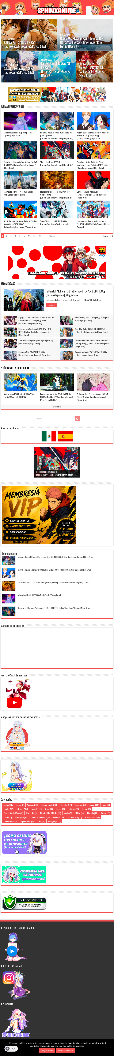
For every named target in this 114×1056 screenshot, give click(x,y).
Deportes (80, 804)
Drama (94, 804)
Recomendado (8, 284)
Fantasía (36, 809)
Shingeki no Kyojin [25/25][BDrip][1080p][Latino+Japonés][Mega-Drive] (91, 353)
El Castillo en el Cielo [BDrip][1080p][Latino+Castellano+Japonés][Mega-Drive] (56, 396)
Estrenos (22, 809)
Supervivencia (27, 821)
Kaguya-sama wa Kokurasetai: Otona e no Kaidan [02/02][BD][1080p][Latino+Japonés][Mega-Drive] (93, 135)
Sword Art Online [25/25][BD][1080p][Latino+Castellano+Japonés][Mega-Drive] (91, 330)
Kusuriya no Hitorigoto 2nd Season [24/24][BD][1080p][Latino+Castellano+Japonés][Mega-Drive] (20, 165)
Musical (105, 813)
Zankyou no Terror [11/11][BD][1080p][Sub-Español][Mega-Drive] (18, 193)
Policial (8, 817)
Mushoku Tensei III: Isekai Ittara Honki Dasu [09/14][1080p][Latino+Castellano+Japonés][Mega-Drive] (92, 343)
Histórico (73, 809)
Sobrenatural (75, 817)
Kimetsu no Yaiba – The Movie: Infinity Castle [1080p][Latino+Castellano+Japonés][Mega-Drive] (53, 582)
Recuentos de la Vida (40, 817)
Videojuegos (54, 821)
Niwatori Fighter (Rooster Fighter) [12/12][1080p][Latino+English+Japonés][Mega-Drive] (91, 69)
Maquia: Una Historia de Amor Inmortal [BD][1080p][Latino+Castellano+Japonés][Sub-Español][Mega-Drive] (81, 42)
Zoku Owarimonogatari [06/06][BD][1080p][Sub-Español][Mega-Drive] (35, 342)
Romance (58, 817)
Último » (52, 236)
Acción (8, 804)
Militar (79, 813)
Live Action (31, 813)
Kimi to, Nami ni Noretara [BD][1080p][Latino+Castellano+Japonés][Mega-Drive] (56, 69)
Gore (49, 809)
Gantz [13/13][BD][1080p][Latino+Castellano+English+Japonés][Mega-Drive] (91, 194)
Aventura (32, 804)
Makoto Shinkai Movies (50, 813)
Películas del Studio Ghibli (15, 368)
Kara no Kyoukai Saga (13, 813)
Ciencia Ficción (49, 804)
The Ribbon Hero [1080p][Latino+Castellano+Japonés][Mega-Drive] (56, 164)
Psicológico (21, 817)
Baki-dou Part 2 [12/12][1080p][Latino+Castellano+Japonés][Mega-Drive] (25, 44)
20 (34, 236)
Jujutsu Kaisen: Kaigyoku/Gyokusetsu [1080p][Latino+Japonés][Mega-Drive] (19, 68)
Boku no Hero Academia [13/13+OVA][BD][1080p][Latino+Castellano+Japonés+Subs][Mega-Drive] (35, 331)
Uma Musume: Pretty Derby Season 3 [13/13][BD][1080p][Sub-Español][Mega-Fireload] (93, 224)
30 (40, 236)
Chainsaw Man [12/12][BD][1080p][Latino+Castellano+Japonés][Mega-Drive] (34, 353)
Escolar (8, 809)
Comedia (66, 804)
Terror (41, 821)
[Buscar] (77, 418)
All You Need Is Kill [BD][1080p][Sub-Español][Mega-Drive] (18, 134)
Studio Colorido (92, 817)
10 (29, 236)
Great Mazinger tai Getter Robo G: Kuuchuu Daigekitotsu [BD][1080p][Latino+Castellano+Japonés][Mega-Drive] (20, 224)
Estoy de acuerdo (47, 1051)
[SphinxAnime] (57, 7)
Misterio (92, 813)
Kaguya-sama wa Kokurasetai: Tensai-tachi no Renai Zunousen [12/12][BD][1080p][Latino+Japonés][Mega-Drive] (36, 320)
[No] (110, 1047)
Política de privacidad (65, 1051)
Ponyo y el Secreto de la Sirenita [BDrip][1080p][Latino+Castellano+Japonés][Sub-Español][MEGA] (20, 397)
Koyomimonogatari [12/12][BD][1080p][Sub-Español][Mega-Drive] (92, 319)
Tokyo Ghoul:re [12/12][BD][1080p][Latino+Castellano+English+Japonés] (54, 223)
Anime (20, 804)
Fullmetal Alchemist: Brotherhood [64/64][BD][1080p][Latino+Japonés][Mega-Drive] (76, 293)
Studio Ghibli (10, 821)
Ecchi (106, 804)
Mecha (68, 813)
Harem (60, 809)
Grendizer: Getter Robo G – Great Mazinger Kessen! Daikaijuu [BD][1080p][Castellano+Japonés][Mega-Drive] (92, 165)
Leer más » (51, 305)
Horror (86, 809)
